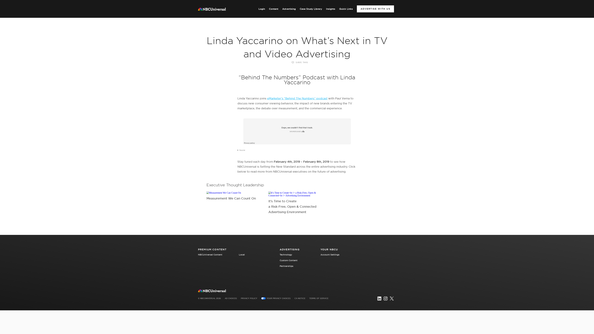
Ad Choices (231, 298)
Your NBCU (329, 249)
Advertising (289, 9)
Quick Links (346, 9)
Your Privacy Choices (279, 298)
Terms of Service (318, 298)
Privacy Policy (249, 298)
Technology (286, 254)
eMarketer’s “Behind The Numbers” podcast (297, 98)
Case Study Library (311, 9)
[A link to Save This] (235, 192)
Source (242, 150)
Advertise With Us (375, 9)
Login (261, 9)
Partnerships (286, 266)
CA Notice (300, 298)
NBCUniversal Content (210, 254)
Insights (330, 9)
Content (273, 9)
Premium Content (212, 249)
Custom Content (288, 260)
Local (242, 254)
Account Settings (330, 254)
